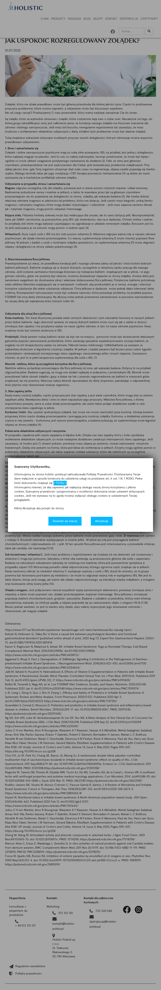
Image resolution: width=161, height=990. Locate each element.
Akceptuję (101, 521)
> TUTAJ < (60, 483)
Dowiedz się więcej (65, 521)
